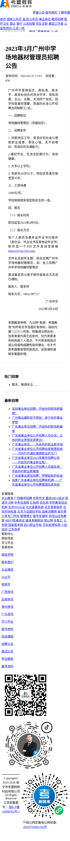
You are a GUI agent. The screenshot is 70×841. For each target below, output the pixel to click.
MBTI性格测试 (15, 520)
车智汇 (58, 520)
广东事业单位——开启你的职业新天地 (37, 444)
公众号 (5, 577)
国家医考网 (15, 525)
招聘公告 (7, 644)
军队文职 (42, 23)
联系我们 (7, 562)
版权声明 (7, 554)
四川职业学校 (33, 525)
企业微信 (7, 569)
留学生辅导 (40, 516)
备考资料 (7, 666)
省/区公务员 (30, 19)
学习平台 (7, 621)
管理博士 (26, 516)
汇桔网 (34, 502)
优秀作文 (39, 498)
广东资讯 (7, 614)
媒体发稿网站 (34, 520)
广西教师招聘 (23, 498)
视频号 (5, 584)
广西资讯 (7, 592)
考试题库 (7, 658)
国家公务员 (14, 19)
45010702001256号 (35, 827)
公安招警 (29, 23)
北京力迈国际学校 (29, 511)
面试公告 (7, 651)
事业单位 (45, 19)
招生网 (44, 502)
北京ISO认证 (16, 507)
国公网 (48, 520)
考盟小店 (39, 12)
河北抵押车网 (51, 525)
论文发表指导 (53, 507)
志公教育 (7, 498)
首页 (3, 19)
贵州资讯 (7, 606)
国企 (13, 23)
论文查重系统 (35, 507)
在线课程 (7, 636)
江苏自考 (14, 529)
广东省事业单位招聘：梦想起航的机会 (37, 475)
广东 (55, 30)
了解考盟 (64, 12)
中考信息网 (21, 502)
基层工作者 (56, 23)
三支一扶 (19, 28)
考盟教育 (17, 331)
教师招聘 (57, 19)
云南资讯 (7, 599)
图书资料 (51, 12)
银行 (19, 23)
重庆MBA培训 (55, 498)
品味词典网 (49, 511)
